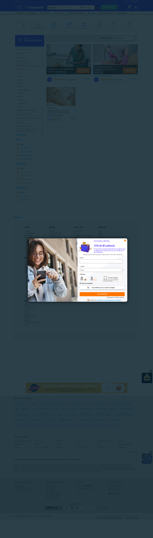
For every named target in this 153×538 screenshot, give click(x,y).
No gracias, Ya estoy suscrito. (115, 297)
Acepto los (105, 300)
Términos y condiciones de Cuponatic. (109, 300)
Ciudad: (82, 266)
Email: (82, 258)
